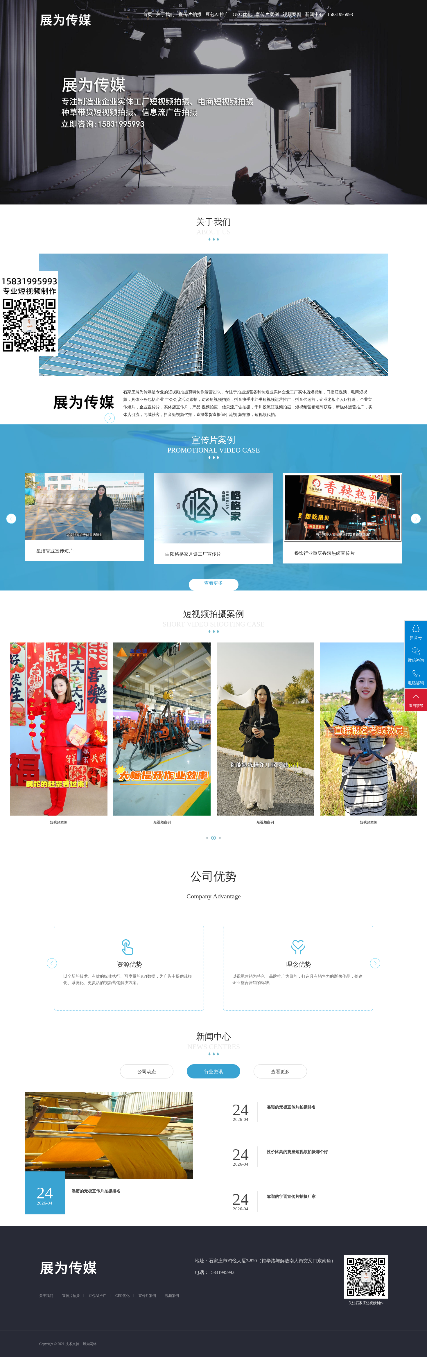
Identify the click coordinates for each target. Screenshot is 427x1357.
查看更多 (213, 583)
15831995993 (340, 14)
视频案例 (292, 14)
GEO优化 (242, 14)
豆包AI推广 (217, 14)
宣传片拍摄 (190, 14)
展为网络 (90, 1344)
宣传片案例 (267, 14)
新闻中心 (314, 14)
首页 (147, 14)
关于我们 (165, 14)
